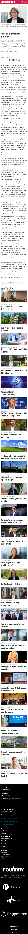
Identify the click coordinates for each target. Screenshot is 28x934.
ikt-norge (20, 282)
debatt (3, 285)
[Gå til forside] (10, 2)
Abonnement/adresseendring (9, 818)
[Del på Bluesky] (19, 60)
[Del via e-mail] (16, 60)
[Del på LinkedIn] (14, 60)
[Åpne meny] (22, 2)
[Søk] (26, 2)
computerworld (11, 282)
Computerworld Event (7, 824)
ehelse (3, 282)
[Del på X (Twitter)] (11, 60)
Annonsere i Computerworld (9, 821)
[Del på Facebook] (9, 60)
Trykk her (3, 859)
